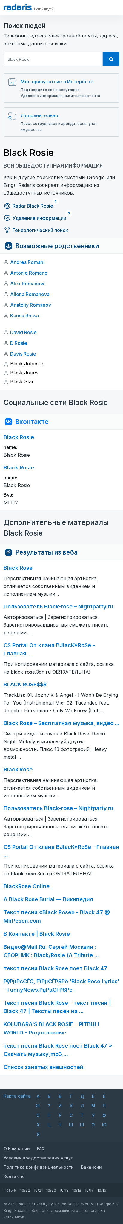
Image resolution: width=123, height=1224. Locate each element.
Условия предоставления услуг (38, 1157)
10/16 (101, 1190)
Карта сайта (17, 1095)
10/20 (51, 1190)
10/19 (64, 1190)
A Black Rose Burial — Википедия (48, 899)
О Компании (17, 1148)
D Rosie (18, 343)
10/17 (89, 1190)
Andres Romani (27, 262)
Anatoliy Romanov (30, 305)
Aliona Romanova (30, 294)
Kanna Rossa (24, 316)
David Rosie (23, 332)
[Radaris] (18, 7)
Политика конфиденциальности (39, 1167)
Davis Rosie (23, 354)
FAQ (41, 1148)
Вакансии (91, 1167)
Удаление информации (39, 218)
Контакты (14, 1176)
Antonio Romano (28, 273)
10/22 (25, 1190)
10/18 (76, 1190)
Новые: (10, 1190)
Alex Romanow (27, 284)
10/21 (38, 1190)
